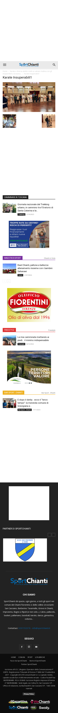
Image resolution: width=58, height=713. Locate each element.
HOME (13, 657)
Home (5, 71)
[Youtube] (36, 647)
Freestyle (51, 330)
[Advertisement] (29, 30)
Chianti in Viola (49, 258)
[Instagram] (29, 647)
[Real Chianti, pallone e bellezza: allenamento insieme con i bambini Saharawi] (9, 268)
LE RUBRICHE (40, 657)
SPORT (30, 657)
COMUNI (21, 657)
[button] (4, 64)
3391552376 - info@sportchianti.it (34, 628)
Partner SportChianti (29, 664)
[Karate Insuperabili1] (29, 111)
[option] (29, 551)
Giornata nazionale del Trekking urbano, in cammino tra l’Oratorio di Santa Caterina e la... (35, 207)
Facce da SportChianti (18, 661)
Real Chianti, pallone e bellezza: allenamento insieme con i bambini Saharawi (35, 268)
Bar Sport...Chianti (48, 393)
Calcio (20, 275)
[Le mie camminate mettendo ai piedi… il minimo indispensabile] (9, 340)
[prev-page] (4, 281)
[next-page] (8, 281)
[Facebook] (21, 647)
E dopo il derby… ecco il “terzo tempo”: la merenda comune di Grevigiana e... (33, 402)
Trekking (21, 214)
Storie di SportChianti (37, 661)
